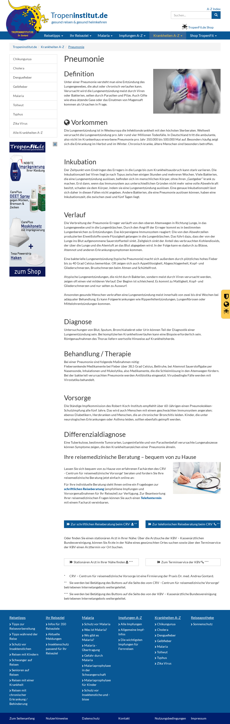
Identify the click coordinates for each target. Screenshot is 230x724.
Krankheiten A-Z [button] (166, 35)
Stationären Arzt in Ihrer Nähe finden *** (103, 562)
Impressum (198, 718)
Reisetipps (17, 617)
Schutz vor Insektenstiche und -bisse (96, 694)
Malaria (18, 96)
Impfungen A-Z (130, 617)
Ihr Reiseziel (55, 617)
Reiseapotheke (202, 617)
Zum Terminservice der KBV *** (185, 562)
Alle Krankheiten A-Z (28, 132)
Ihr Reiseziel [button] (79, 35)
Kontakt (124, 718)
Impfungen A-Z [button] (131, 35)
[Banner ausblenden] (55, 144)
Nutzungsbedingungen (170, 718)
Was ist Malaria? (95, 630)
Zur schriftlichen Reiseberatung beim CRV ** (103, 524)
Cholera (18, 68)
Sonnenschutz (202, 624)
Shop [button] (202, 35)
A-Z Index (214, 9)
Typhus (18, 114)
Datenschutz (91, 718)
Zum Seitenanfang (22, 718)
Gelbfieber (20, 86)
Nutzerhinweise (57, 718)
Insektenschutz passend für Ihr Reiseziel (57, 648)
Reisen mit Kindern (24, 654)
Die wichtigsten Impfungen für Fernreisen (130, 644)
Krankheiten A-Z (168, 617)
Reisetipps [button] (52, 35)
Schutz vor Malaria (97, 624)
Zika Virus (20, 123)
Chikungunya (22, 59)
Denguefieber (22, 77)
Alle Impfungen (131, 624)
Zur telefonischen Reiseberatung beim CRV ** (186, 524)
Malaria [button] (104, 35)
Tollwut (18, 105)
